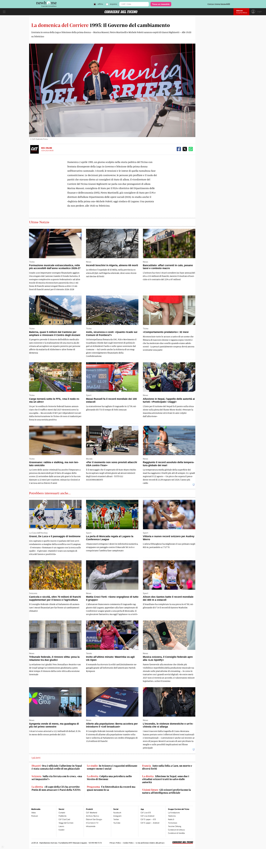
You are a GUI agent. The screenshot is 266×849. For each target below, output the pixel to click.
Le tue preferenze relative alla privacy (150, 843)
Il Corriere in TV (92, 823)
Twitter (116, 819)
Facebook (117, 812)
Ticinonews (172, 823)
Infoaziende (90, 826)
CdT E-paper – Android (150, 823)
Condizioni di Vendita (176, 833)
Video (33, 812)
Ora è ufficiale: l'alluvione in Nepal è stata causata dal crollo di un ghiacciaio (57, 767)
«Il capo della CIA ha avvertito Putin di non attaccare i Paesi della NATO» (56, 788)
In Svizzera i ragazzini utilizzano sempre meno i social (112, 767)
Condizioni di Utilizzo (176, 830)
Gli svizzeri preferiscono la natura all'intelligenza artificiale (166, 791)
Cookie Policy (128, 843)
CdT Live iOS (146, 812)
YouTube (116, 823)
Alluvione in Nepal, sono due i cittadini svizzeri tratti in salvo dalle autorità (165, 779)
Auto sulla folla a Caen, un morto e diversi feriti (167, 767)
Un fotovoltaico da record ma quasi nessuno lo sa (111, 788)
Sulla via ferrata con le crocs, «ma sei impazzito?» (57, 778)
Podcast (34, 816)
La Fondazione (174, 812)
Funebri (61, 830)
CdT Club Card (64, 819)
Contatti (62, 812)
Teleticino (172, 816)
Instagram (117, 816)
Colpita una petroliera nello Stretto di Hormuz (109, 778)
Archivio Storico (92, 816)
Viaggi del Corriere (66, 823)
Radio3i (171, 819)
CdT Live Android (147, 816)
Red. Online (46, 148)
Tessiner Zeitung (174, 826)
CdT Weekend (91, 812)
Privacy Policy (115, 843)
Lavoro (61, 826)
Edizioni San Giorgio (94, 819)
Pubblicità (62, 816)
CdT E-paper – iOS (148, 819)
